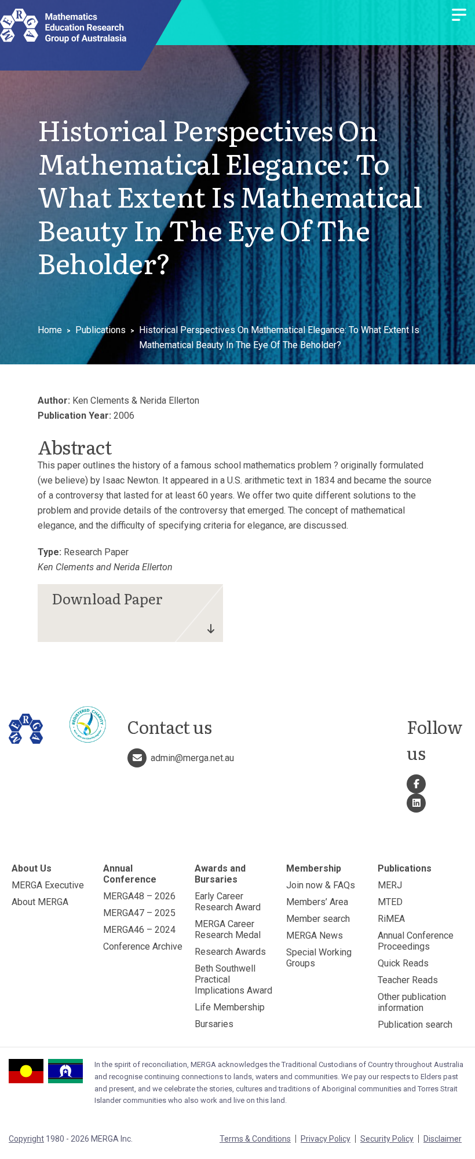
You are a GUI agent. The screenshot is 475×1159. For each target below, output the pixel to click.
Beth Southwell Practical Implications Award (233, 979)
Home (50, 329)
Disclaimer (442, 1138)
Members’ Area (317, 901)
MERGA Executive (48, 885)
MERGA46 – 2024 (139, 929)
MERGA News (314, 935)
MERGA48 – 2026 (139, 896)
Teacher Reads (408, 980)
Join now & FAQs (320, 885)
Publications (100, 329)
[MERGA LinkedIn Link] (416, 803)
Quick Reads (403, 963)
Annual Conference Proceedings (416, 941)
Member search (318, 918)
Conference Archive (142, 946)
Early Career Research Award (228, 902)
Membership (313, 868)
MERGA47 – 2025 (139, 912)
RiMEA (391, 918)
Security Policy (387, 1138)
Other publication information (412, 1002)
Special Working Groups (319, 958)
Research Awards (230, 951)
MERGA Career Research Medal (228, 929)
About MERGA (40, 901)
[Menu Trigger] (459, 16)
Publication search (415, 1024)
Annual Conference (129, 874)
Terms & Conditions (255, 1138)
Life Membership (230, 1007)
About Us (32, 868)
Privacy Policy (325, 1138)
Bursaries (214, 1023)
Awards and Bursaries (220, 874)
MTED (390, 901)
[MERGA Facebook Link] (416, 783)
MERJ (390, 885)
